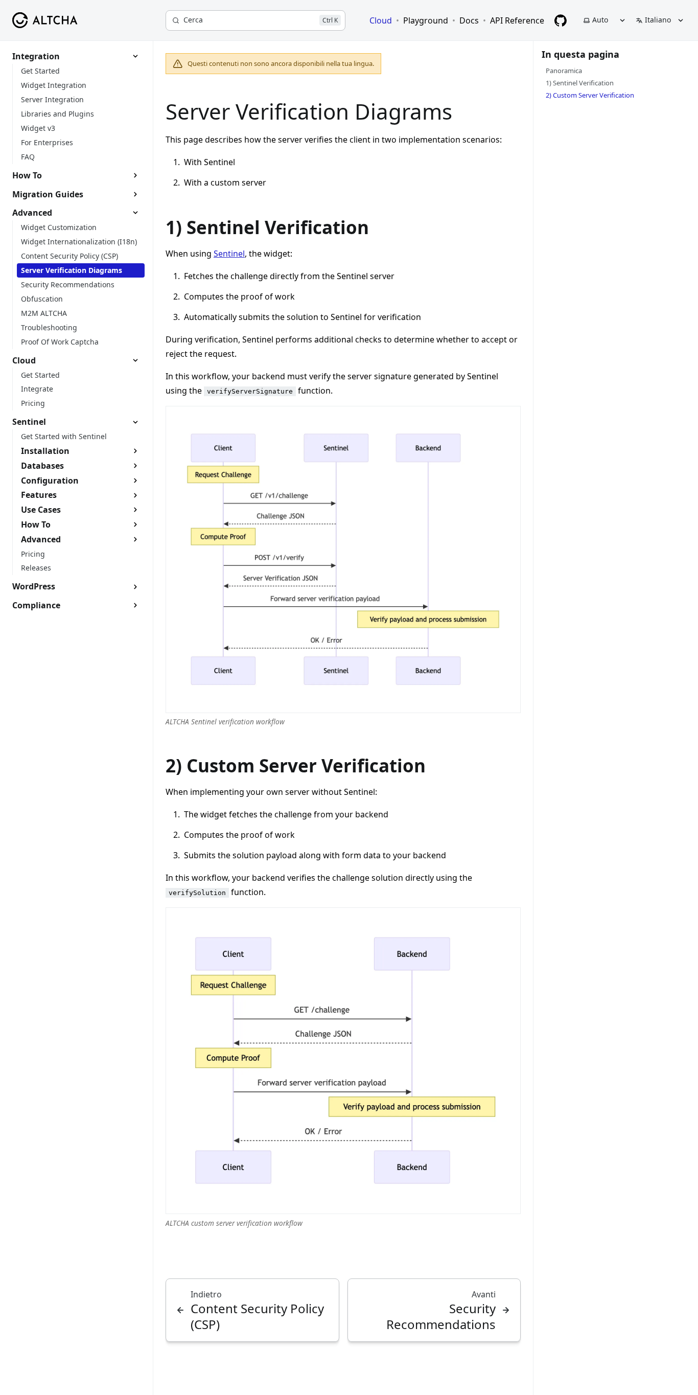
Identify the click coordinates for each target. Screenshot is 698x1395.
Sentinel (229, 253)
